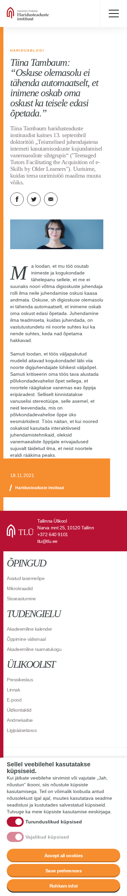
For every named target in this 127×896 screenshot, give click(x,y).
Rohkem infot (63, 886)
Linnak (13, 689)
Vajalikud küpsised (47, 837)
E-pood (14, 700)
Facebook (17, 199)
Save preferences (63, 870)
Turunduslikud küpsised (53, 821)
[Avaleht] (47, 13)
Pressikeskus (20, 679)
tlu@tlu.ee (47, 541)
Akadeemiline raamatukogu (34, 649)
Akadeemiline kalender (29, 629)
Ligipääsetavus (22, 730)
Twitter (34, 199)
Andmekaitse (20, 720)
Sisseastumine (21, 598)
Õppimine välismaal (26, 639)
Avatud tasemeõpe (25, 578)
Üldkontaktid (19, 710)
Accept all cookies (63, 855)
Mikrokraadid (20, 588)
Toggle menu (113, 13)
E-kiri (51, 199)
